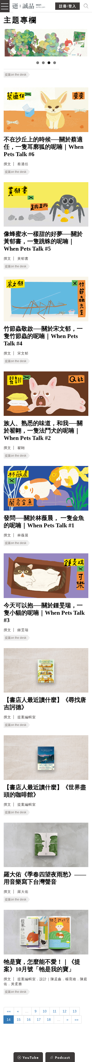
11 (54, 1011)
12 (64, 1011)
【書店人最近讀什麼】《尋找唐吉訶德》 (45, 703)
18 (49, 1019)
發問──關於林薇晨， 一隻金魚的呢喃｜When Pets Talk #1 (44, 522)
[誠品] (29, 5)
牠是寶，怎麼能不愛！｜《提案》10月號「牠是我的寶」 (42, 965)
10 (45, 1011)
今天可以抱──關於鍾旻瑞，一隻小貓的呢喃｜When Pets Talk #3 (44, 612)
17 (39, 1019)
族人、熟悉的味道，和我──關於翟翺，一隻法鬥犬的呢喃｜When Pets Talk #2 (43, 430)
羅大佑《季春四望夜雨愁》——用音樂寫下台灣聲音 (45, 878)
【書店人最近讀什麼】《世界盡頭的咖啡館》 (45, 791)
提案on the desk (15, 74)
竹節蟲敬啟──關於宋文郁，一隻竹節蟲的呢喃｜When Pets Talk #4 (43, 336)
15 (19, 1019)
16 (29, 1019)
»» (77, 1019)
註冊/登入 (67, 6)
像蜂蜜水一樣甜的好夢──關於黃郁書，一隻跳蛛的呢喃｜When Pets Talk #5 (43, 241)
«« (9, 1011)
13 (75, 1011)
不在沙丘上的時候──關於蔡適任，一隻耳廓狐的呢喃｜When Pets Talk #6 (43, 146)
